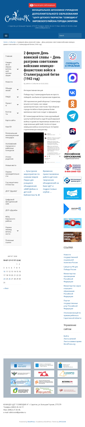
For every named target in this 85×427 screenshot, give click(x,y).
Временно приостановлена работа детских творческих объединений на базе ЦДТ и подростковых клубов (51, 181)
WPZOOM (62, 422)
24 (4, 279)
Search (79, 35)
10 (4, 271)
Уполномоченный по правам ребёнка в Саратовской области (72, 315)
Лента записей (70, 339)
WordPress (31, 422)
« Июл (5, 288)
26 (9, 279)
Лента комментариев (72, 341)
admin (28, 84)
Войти (66, 336)
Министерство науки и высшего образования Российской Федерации (72, 291)
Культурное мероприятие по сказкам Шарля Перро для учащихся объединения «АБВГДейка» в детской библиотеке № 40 (32, 183)
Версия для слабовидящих (44, 5)
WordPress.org (69, 344)
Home (5, 42)
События (12, 42)
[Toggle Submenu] (17, 69)
